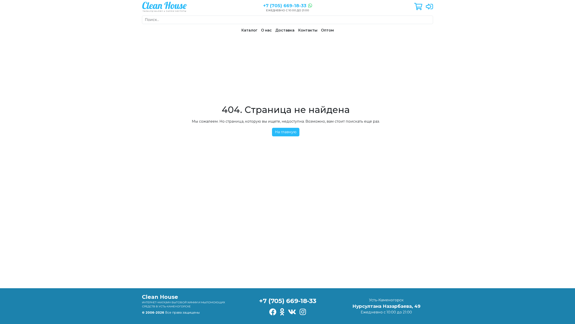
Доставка (284, 30)
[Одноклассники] (282, 312)
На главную (285, 132)
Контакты (307, 30)
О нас (266, 30)
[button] (418, 7)
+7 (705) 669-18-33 (287, 301)
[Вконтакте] (292, 312)
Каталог (249, 30)
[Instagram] (303, 312)
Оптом (327, 30)
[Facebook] (272, 312)
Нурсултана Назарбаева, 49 (386, 306)
